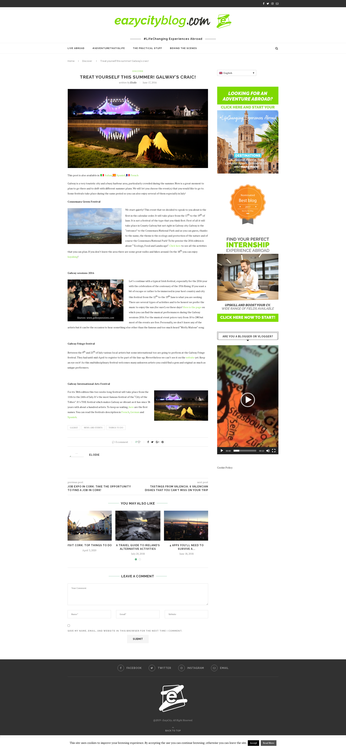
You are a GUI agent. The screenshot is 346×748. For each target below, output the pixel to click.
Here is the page (192, 307)
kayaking (73, 256)
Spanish (72, 417)
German (134, 412)
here (131, 407)
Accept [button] (253, 743)
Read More (268, 743)
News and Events (93, 427)
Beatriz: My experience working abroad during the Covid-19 (120, 4)
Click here (175, 245)
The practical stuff (147, 48)
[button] (248, 400)
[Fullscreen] (274, 450)
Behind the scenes (183, 48)
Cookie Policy (224, 467)
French (125, 412)
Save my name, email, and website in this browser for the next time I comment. (125, 631)
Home (71, 61)
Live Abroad (76, 48)
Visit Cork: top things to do (89, 545)
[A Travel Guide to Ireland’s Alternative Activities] (137, 526)
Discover (87, 61)
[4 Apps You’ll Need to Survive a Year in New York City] (186, 526)
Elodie (133, 82)
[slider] (245, 451)
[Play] (222, 450)
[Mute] (268, 450)
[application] (247, 399)
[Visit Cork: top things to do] (89, 526)
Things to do (116, 427)
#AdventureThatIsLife (108, 48)
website (190, 357)
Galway (74, 427)
